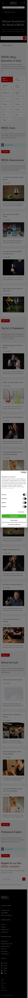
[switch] (25, 499)
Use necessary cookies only (14, 524)
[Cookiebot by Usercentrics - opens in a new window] (21, 472)
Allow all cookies (14, 516)
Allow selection (14, 520)
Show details (21, 511)
